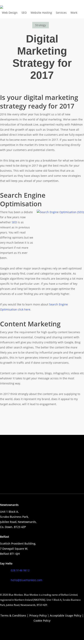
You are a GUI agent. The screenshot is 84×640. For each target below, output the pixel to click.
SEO (14, 222)
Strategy (40, 25)
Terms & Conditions (13, 615)
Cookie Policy (42, 620)
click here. (24, 309)
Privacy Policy (38, 615)
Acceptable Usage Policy (65, 615)
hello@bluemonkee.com (26, 580)
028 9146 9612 (20, 570)
